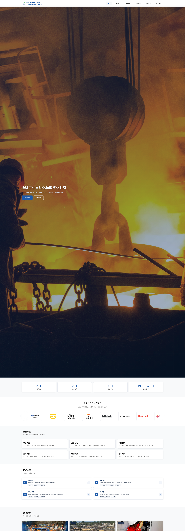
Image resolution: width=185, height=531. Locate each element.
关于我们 (117, 3)
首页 (109, 3)
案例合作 (148, 3)
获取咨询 (38, 198)
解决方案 (128, 3)
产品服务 (138, 3)
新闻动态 (158, 3)
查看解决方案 (27, 198)
